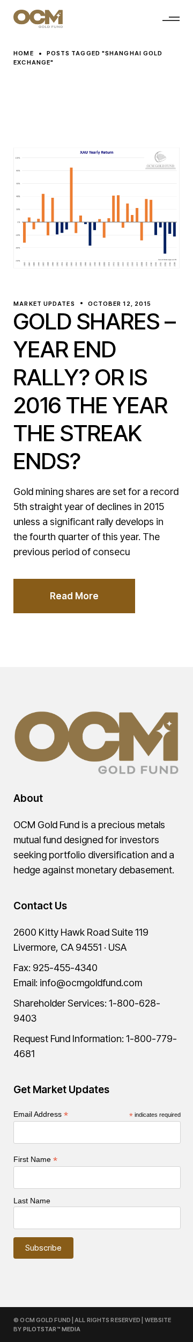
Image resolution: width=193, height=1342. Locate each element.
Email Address (40, 1114)
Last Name (31, 1200)
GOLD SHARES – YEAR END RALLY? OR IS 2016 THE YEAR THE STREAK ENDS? (94, 391)
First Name (35, 1159)
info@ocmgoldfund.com (91, 982)
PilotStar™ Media (52, 1329)
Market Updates (44, 303)
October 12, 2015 (120, 303)
